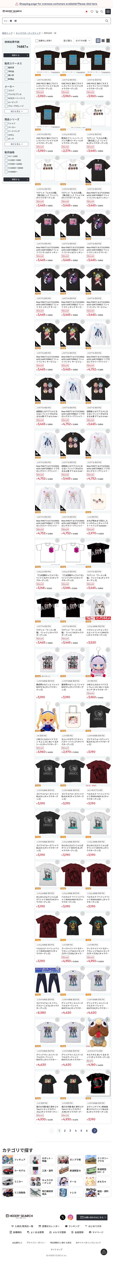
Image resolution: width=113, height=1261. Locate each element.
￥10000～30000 (15, 168)
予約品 (11, 71)
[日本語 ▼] (86, 11)
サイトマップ (56, 1249)
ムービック (13, 102)
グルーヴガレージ (16, 106)
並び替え (67, 40)
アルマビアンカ (14, 94)
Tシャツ (11, 123)
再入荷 (11, 75)
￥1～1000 (13, 156)
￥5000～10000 (15, 164)
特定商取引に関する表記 (60, 1242)
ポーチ (11, 138)
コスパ (11, 90)
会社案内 (16, 1242)
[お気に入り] (92, 11)
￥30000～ (13, 171)
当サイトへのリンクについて (88, 1242)
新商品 (11, 79)
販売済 (11, 67)
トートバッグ (14, 131)
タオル (11, 135)
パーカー (12, 127)
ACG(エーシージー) (16, 98)
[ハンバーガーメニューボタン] (108, 11)
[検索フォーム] (101, 11)
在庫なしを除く (45, 40)
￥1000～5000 (14, 160)
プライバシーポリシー (36, 1242)
